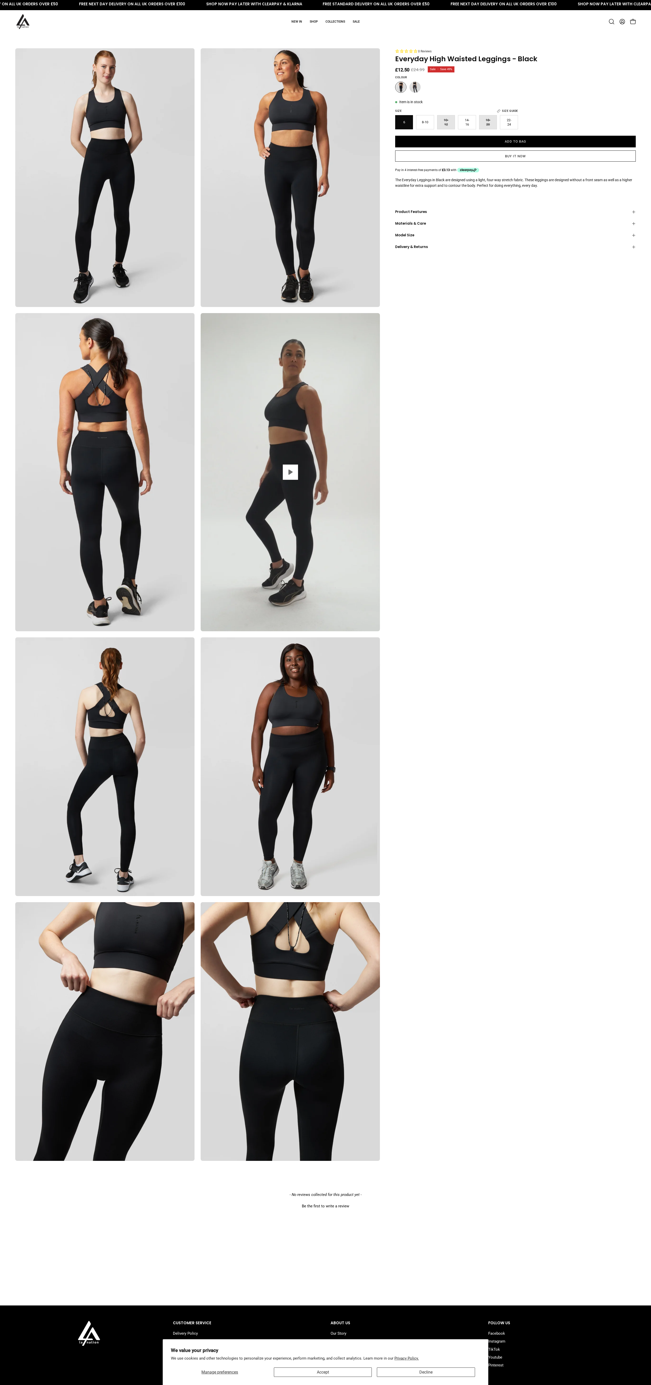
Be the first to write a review (325, 1206)
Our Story (338, 1333)
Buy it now (515, 156)
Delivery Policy (185, 1333)
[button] (611, 21)
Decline (426, 1372)
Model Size (404, 235)
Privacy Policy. (406, 1358)
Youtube (495, 1357)
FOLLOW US (499, 1323)
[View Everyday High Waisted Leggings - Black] (290, 472)
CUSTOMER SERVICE (192, 1323)
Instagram (496, 1341)
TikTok (494, 1349)
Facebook (496, 1333)
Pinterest (496, 1365)
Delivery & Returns (411, 246)
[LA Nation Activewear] (23, 21)
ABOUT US (340, 1323)
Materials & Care (410, 223)
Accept (323, 1372)
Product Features (411, 211)
